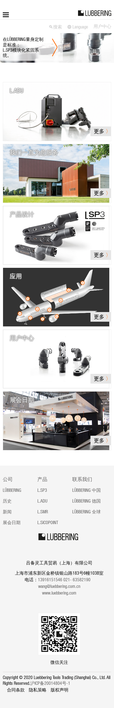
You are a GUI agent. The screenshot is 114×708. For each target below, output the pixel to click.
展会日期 (11, 522)
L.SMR (42, 511)
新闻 (7, 511)
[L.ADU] (56, 111)
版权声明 (59, 689)
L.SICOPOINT (47, 522)
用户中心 (102, 26)
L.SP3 (42, 490)
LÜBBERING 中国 (86, 490)
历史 (7, 500)
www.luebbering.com (59, 592)
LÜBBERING (12, 490)
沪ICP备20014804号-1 (50, 683)
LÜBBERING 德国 (86, 500)
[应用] (56, 296)
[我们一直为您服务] (56, 172)
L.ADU (42, 500)
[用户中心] (56, 358)
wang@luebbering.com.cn (59, 586)
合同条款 (16, 689)
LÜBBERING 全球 (86, 511)
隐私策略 (37, 689)
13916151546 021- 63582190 (66, 579)
